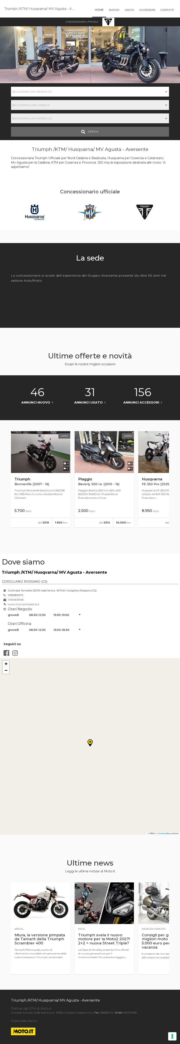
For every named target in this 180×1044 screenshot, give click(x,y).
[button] (6, 664)
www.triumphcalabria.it (23, 604)
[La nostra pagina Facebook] (6, 653)
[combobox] (90, 92)
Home (99, 9)
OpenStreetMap (164, 833)
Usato (129, 9)
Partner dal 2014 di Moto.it (31, 1008)
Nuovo (114, 9)
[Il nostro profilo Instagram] (15, 653)
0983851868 (16, 599)
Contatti (167, 9)
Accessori (147, 9)
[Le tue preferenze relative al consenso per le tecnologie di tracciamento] (172, 1036)
